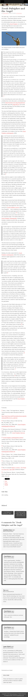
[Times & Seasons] (14, 4)
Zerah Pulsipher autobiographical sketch (13, 437)
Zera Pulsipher (21, 398)
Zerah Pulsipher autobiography (9, 218)
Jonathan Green (7, 530)
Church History (5, 6)
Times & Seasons (13, 694)
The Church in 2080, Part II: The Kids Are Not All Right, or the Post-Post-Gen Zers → (20, 515)
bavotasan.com (20, 695)
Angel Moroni (16, 104)
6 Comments (19, 13)
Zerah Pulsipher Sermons (18, 433)
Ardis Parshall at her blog (11, 102)
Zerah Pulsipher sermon (13, 207)
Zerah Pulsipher (14, 24)
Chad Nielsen (5, 13)
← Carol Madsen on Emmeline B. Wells (7, 513)
